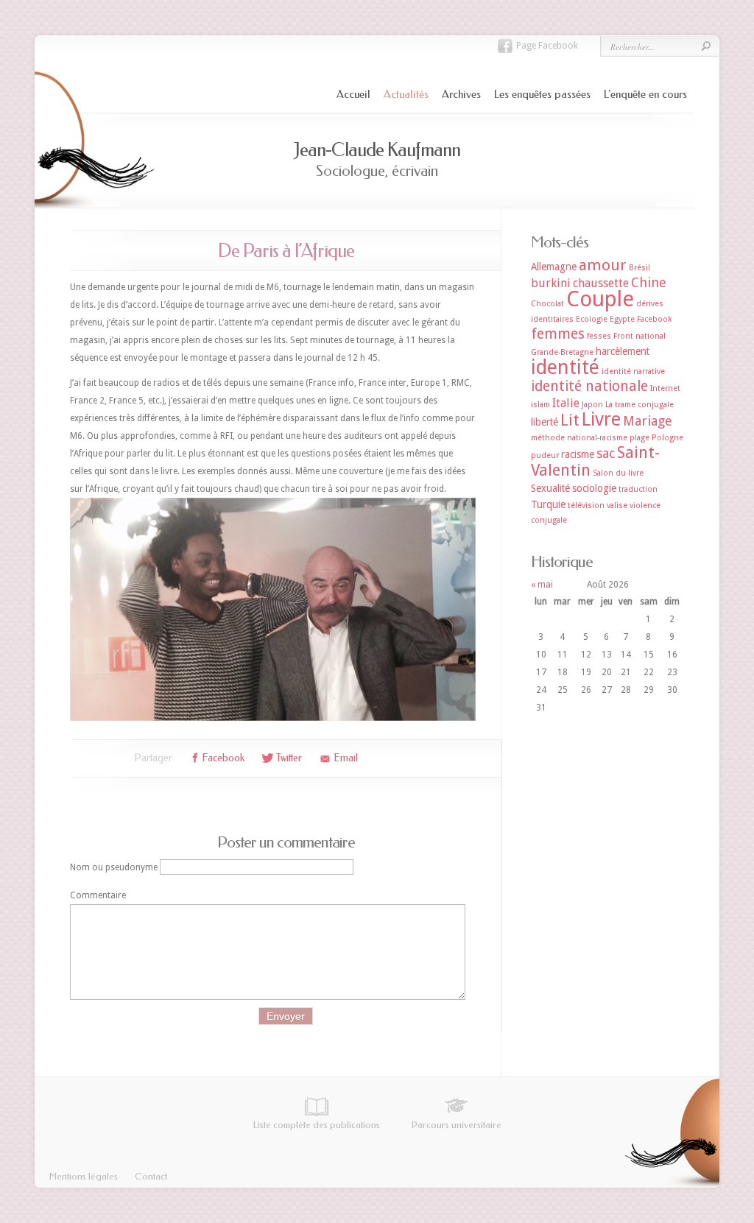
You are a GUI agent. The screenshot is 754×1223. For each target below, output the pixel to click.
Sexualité (550, 488)
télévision (586, 505)
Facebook (654, 319)
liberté (544, 422)
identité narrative (633, 371)
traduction (638, 489)
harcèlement (622, 351)
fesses (599, 336)
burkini (551, 283)
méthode (548, 438)
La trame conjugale (639, 404)
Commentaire (98, 895)
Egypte (622, 319)
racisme (577, 454)
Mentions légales (83, 1176)
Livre (601, 419)
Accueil (353, 94)
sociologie (594, 488)
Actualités (406, 94)
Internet (665, 388)
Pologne (667, 438)
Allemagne (554, 266)
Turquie (548, 504)
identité (565, 367)
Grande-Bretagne (562, 352)
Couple (600, 298)
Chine (648, 282)
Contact (151, 1176)
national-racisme (597, 438)
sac (605, 453)
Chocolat (547, 304)
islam (540, 404)
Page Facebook (547, 45)
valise (617, 505)
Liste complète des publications (316, 1124)
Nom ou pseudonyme (114, 867)
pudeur (545, 455)
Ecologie (591, 319)
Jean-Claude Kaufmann (377, 150)
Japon (592, 404)
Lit (569, 420)
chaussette (601, 283)
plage (639, 438)
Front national (639, 336)
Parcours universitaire (456, 1124)
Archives (461, 94)
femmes (558, 333)
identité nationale (589, 386)
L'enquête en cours (645, 94)
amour (603, 265)
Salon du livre (618, 473)
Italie (565, 403)
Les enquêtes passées (542, 94)
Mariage (647, 421)
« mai (542, 584)
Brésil (639, 267)
